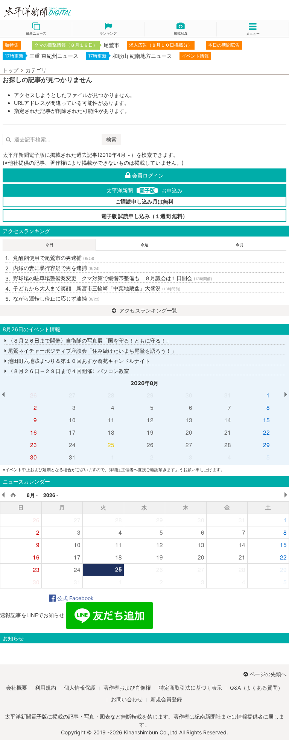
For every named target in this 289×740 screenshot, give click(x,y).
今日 (49, 244)
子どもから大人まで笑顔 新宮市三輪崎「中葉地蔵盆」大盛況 (97, 288)
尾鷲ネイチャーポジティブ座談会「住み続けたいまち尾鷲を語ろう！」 (91, 350)
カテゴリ (36, 70)
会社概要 (16, 687)
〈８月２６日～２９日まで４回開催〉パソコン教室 (67, 371)
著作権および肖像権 (127, 687)
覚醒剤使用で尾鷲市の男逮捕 (53, 258)
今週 (144, 244)
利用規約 (45, 687)
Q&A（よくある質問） (256, 687)
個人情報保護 (80, 687)
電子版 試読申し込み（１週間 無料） (144, 216)
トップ (10, 70)
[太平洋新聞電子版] (72, 11)
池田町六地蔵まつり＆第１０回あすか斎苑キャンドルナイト (78, 361)
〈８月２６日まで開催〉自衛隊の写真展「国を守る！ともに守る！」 (88, 340)
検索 (111, 139)
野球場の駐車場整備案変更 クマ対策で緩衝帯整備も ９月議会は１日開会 (112, 278)
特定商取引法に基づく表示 (190, 687)
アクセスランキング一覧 (147, 310)
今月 (240, 244)
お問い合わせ (127, 699)
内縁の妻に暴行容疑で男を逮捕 (56, 268)
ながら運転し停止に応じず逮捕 (56, 298)
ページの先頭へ (267, 674)
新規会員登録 (166, 699)
